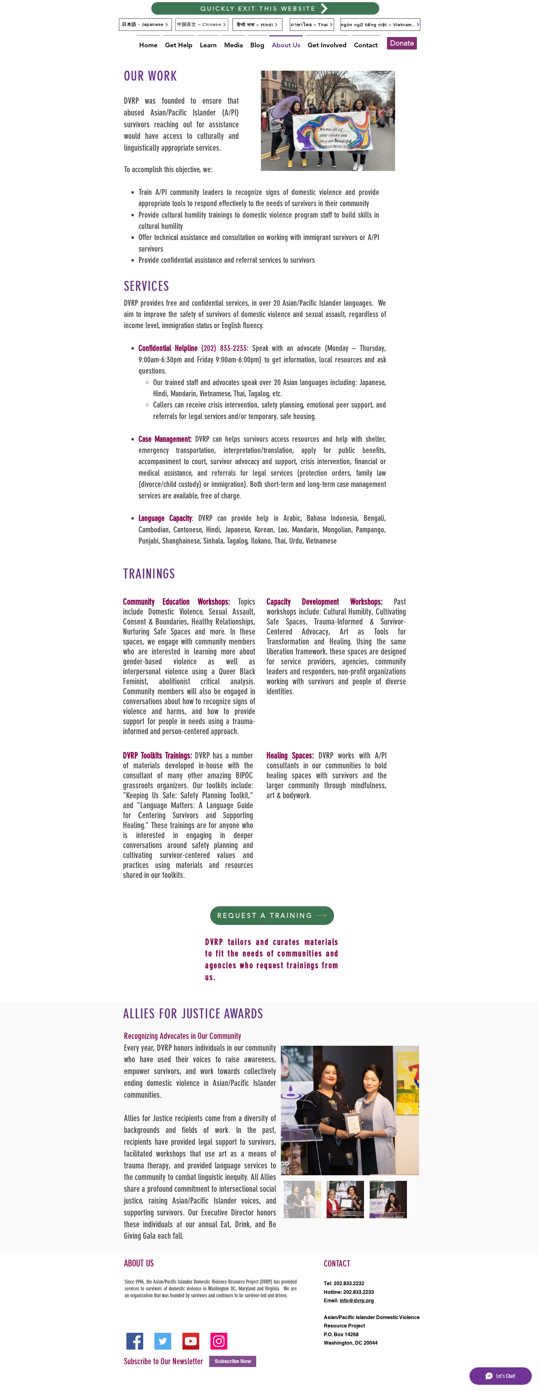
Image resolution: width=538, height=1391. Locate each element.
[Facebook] (134, 1341)
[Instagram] (218, 1341)
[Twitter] (162, 1341)
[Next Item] (408, 1110)
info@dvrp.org (357, 1301)
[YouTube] (190, 1341)
